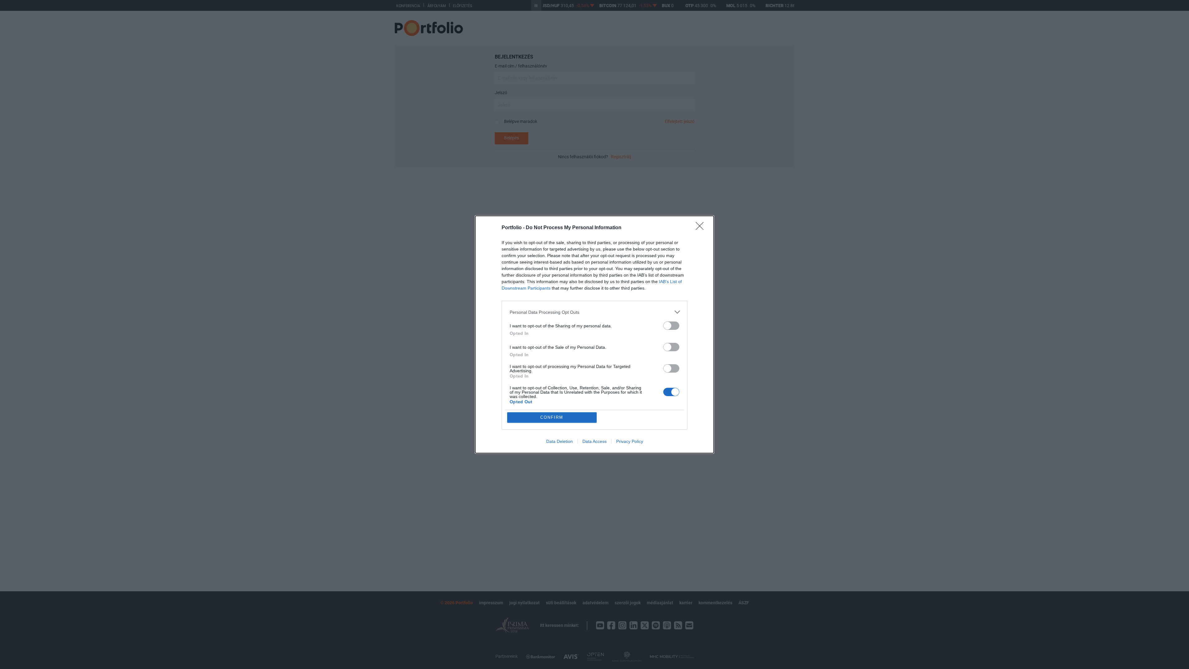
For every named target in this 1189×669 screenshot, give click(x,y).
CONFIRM (551, 417)
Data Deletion (559, 441)
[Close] (702, 228)
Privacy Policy (629, 441)
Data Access (594, 441)
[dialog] (594, 334)
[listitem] (594, 312)
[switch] (671, 325)
